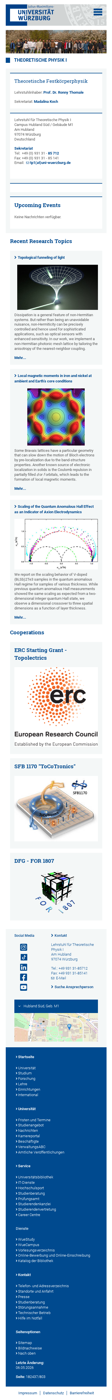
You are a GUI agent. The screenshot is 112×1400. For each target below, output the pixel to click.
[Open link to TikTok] (21, 957)
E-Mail (61, 978)
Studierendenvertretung (37, 1209)
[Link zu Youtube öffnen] (21, 987)
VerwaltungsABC (31, 1147)
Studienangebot (31, 1125)
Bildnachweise (30, 1348)
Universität (27, 1068)
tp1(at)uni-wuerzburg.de (50, 163)
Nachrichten (28, 1130)
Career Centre (29, 1215)
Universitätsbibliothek (35, 1177)
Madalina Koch (46, 101)
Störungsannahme (33, 1307)
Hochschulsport (31, 1188)
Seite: (20, 1377)
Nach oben (27, 1353)
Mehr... (20, 358)
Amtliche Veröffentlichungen (41, 1152)
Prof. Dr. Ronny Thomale (63, 92)
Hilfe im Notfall (30, 1318)
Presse (24, 1297)
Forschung (26, 1078)
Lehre (22, 1084)
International (28, 1095)
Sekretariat (23, 148)
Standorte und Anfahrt (35, 1291)
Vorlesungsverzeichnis (36, 1250)
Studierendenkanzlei (34, 1204)
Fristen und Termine (34, 1120)
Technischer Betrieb (34, 1313)
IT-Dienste (26, 1182)
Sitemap (25, 1343)
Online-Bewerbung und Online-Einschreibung (54, 1255)
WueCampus (28, 1245)
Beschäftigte (28, 1141)
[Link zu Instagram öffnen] (21, 947)
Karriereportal (29, 1136)
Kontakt (61, 936)
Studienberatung (31, 1193)
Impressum (27, 1393)
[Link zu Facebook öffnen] (21, 977)
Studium (25, 1073)
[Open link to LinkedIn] (21, 967)
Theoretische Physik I (40, 60)
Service (24, 1166)
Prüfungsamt (28, 1199)
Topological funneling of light (41, 257)
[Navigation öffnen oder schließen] (98, 12)
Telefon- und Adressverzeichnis (43, 1286)
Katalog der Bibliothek (35, 1261)
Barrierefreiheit (82, 1393)
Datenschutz (53, 1393)
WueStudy (26, 1239)
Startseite (26, 1057)
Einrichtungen (29, 1089)
